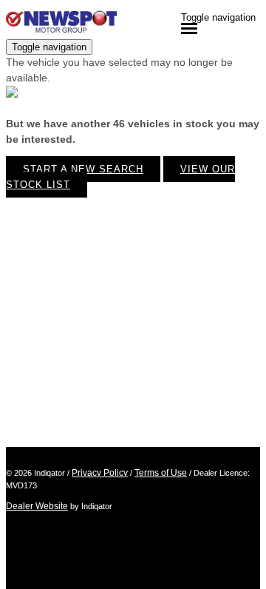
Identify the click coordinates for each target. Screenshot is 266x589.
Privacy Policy (100, 473)
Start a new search (83, 169)
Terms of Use (160, 473)
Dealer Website (37, 506)
